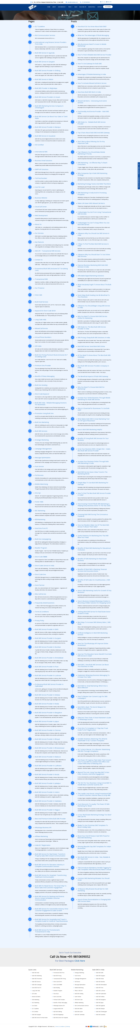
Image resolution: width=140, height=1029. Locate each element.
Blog (76, 7)
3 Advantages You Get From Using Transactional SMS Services (94, 213)
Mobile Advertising (41, 484)
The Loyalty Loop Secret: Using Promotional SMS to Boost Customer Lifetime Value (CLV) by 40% (94, 794)
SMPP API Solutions (41, 169)
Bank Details (91, 7)
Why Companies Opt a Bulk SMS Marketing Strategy (92, 174)
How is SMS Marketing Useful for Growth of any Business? (94, 591)
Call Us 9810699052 (138, 182)
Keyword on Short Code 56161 (45, 311)
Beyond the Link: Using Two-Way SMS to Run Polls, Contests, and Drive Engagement (93, 773)
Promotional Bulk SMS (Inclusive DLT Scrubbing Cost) (51, 269)
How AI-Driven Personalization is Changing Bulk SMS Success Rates (94, 900)
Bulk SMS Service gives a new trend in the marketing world (92, 473)
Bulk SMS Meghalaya (58, 1014)
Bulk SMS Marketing (37, 975)
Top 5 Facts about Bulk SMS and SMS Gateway (94, 133)
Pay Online (108, 6)
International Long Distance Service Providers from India (50, 43)
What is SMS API (79, 990)
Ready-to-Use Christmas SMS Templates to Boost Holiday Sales (93, 826)
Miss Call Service (40, 594)
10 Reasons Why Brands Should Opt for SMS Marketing (93, 890)
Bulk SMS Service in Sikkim (44, 79)
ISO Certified (39, 145)
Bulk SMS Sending (79, 993)
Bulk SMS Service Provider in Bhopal (47, 739)
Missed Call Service (41, 328)
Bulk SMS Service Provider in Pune (46, 667)
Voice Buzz (56, 993)
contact (99, 7)
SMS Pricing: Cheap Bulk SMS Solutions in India (94, 338)
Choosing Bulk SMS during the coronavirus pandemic (93, 515)
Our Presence (39, 288)
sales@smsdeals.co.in (72, 2)
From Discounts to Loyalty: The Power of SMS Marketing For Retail (93, 805)
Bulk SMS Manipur (100, 1008)
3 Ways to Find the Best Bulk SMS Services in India (93, 245)
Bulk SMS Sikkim (78, 1008)
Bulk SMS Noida (100, 978)
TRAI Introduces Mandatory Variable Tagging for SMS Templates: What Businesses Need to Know (94, 868)
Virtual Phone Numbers (43, 337)
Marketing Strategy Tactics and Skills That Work (94, 184)
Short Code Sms (40, 574)
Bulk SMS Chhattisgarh (101, 1011)
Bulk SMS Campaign (37, 984)
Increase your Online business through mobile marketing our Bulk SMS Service (94, 398)
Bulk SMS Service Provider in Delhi (46, 629)
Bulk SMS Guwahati (100, 1014)
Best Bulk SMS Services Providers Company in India (93, 367)
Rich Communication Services (45, 35)
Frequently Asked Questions (44, 603)
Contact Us (39, 260)
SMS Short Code (78, 999)
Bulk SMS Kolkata (100, 996)
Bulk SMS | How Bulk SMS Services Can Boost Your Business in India (93, 665)
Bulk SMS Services (41, 431)
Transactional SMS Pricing (59, 978)
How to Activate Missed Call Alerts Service (92, 83)
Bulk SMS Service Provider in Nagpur (47, 810)
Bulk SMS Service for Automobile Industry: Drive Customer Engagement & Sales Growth (51, 910)
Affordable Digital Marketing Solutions (91, 276)
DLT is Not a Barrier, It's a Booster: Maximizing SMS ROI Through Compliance (94, 750)
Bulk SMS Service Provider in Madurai (48, 757)
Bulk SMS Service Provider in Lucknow (48, 675)
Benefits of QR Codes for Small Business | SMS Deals (94, 581)
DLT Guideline (40, 26)
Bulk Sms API (82, 7)
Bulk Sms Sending (41, 385)
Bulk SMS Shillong (57, 1011)
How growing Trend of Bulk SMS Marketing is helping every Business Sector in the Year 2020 (94, 505)
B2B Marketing (40, 519)
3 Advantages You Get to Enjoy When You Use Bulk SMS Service (93, 223)
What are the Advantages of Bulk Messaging (93, 35)
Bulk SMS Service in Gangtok (45, 62)
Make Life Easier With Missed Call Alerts (91, 203)
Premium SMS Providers (59, 999)
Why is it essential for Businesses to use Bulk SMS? (93, 409)
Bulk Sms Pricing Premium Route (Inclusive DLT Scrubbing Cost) (51, 356)
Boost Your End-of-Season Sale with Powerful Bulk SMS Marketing (93, 837)
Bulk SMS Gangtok (36, 1014)
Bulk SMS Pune (99, 987)
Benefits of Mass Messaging (44, 376)
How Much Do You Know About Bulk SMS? (92, 26)
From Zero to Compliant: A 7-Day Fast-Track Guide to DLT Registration (93, 729)
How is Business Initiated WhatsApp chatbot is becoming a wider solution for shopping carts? (94, 602)
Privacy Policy (39, 621)
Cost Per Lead (39, 187)
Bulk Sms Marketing (42, 422)
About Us (38, 224)
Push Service (39, 466)
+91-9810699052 (86, 2)
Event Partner (40, 585)
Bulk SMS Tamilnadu (79, 1014)
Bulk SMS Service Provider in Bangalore (48, 713)
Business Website (41, 198)
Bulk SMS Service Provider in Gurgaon (48, 638)
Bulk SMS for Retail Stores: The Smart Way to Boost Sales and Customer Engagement (50, 887)
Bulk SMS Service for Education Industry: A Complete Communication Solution (49, 865)
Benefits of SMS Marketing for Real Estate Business (92, 559)
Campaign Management (43, 449)
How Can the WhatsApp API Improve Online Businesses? (93, 644)
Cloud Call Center (41, 207)
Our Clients (34, 1005)
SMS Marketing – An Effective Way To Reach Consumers (92, 163)
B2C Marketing (40, 511)
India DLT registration (42, 845)
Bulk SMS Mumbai (100, 981)
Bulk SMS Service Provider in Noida (47, 704)
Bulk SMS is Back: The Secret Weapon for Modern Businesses (92, 708)
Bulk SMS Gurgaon (100, 975)
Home (48, 7)
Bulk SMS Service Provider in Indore (47, 792)
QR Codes (38, 346)
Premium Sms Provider (43, 366)
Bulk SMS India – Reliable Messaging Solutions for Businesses (51, 404)
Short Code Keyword (42, 394)
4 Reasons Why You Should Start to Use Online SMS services (94, 255)
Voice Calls (38, 295)
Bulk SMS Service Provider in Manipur (48, 127)
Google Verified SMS (58, 1008)
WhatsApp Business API (43, 828)
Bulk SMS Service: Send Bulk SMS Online (91, 346)
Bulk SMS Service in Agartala (44, 53)
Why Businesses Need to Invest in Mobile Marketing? (92, 45)
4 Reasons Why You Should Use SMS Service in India (93, 234)
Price (69, 7)
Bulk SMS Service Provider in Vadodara (48, 801)
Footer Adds (39, 502)
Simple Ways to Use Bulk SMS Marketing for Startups (93, 483)
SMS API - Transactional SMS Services (47, 251)
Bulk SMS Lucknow (100, 990)
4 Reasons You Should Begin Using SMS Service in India (94, 306)
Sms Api (38, 493)
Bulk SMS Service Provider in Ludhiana (48, 766)
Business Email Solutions (43, 161)
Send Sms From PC (41, 528)
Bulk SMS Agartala (100, 1005)
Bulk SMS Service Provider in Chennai (48, 730)
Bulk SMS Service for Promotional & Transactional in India (47, 931)
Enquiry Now (138, 169)
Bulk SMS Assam (79, 1011)
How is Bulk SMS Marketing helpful (90, 430)
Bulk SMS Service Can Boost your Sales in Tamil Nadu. (51, 117)
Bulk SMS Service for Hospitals (60, 1017)
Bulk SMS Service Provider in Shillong (47, 71)
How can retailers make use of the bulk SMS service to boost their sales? (93, 526)
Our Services (61, 7)
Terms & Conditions (42, 612)
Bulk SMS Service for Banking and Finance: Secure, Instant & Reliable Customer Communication (49, 898)
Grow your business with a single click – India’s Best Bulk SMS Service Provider (94, 450)
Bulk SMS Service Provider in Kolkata (47, 695)
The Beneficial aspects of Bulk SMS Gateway (93, 376)
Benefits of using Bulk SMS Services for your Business (93, 439)
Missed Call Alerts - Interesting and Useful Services (92, 102)
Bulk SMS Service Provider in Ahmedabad (49, 658)
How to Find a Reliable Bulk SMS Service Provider (94, 55)
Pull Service (77, 981)
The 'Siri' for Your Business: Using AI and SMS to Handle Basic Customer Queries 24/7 (94, 784)
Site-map (75, 15)
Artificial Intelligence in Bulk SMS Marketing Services (93, 634)
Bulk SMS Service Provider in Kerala (47, 774)
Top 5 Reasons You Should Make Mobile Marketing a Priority (91, 153)
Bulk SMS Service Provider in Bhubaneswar (50, 748)
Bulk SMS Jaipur (99, 1002)
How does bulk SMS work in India (89, 92)
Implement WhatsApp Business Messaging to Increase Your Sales (93, 676)
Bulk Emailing (56, 987)
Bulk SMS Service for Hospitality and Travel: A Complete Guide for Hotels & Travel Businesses (51, 920)
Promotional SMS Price (58, 972)
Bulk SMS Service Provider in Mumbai (48, 647)
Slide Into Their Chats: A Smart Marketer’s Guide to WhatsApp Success (94, 718)
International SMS (41, 152)
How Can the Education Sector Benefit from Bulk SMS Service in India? (95, 655)
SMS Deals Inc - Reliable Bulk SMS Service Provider (92, 123)
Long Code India (40, 320)
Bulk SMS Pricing (57, 975)
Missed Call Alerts (36, 996)
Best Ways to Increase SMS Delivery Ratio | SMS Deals (94, 623)
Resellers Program (57, 990)
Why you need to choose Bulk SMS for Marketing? (91, 388)
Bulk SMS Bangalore (101, 999)
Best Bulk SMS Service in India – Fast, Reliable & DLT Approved (94, 858)
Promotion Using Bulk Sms (44, 413)
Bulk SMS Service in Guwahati (45, 136)
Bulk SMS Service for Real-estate (40, 1017)
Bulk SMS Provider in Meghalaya (46, 88)
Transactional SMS (41, 279)
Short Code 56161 (57, 981)
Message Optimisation (42, 458)
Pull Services (39, 475)
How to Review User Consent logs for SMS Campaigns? (92, 697)
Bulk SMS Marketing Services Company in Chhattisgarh (49, 107)
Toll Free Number (41, 178)
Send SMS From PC (36, 987)
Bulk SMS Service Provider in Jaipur (47, 721)
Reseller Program (41, 548)
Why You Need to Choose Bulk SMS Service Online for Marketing (92, 317)
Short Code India (57, 996)
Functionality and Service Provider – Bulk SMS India (93, 112)
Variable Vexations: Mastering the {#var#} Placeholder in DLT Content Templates (92, 740)
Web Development (41, 215)
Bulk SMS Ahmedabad (101, 984)
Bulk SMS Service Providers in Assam (47, 97)
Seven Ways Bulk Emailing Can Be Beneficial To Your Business (94, 296)
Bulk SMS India (35, 972)
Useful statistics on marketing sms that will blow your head (93, 536)
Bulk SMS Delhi (99, 972)
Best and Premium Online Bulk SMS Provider (50, 819)
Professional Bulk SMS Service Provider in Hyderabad (49, 685)
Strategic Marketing (42, 440)
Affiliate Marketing (41, 836)
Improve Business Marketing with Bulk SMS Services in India (93, 266)
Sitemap (68, 1026)
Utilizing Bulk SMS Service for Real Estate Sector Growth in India (94, 612)
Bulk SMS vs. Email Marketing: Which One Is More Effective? (93, 687)
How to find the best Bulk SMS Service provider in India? (94, 494)
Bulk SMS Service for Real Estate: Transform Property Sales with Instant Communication (50, 855)
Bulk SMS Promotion (37, 978)
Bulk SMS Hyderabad (101, 993)
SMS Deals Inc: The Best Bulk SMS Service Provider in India (92, 328)
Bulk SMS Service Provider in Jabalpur (48, 783)
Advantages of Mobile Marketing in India (92, 74)
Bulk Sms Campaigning (43, 539)
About (54, 7)
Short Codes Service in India (44, 566)
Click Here (79, 960)
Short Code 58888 (41, 557)
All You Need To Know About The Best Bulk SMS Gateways (94, 356)
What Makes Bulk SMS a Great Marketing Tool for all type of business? (93, 420)
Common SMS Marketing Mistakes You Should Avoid (93, 879)
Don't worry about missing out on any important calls (91, 142)
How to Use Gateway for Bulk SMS (90, 64)
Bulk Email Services (41, 302)
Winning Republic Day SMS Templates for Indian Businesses (94, 847)
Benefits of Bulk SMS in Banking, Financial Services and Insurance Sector (92, 570)
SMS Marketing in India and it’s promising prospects (92, 193)
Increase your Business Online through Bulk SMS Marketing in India (93, 462)
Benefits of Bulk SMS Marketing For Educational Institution (94, 549)
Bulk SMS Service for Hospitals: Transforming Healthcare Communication (50, 876)
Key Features (39, 242)
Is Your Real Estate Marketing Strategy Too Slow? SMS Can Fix (94, 815)
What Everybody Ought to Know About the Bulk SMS (94, 285)
